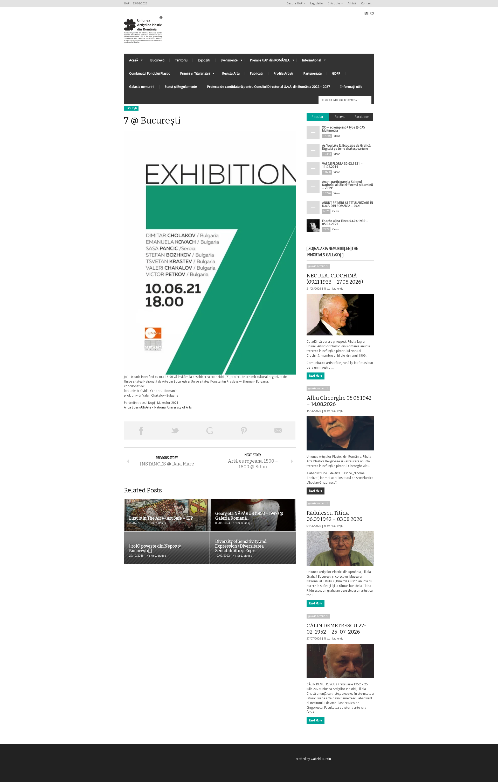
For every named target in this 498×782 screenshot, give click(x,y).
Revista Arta (231, 73)
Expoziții (204, 60)
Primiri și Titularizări (192, 74)
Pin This (244, 430)
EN (366, 13)
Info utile (332, 4)
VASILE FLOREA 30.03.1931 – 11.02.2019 (342, 165)
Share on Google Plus (209, 430)
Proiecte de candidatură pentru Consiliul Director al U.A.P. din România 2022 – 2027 (268, 87)
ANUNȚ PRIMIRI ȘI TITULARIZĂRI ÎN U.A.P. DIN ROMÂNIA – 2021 (347, 204)
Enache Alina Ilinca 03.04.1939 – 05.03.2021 (345, 222)
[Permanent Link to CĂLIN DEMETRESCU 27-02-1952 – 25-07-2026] (340, 661)
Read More (315, 375)
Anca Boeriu (132, 407)
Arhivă (352, 3)
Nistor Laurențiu (333, 288)
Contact (366, 3)
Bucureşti (131, 108)
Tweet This (175, 430)
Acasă (131, 61)
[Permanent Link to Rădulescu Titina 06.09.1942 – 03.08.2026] (340, 548)
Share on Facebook (141, 430)
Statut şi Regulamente (181, 87)
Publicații (256, 73)
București (157, 60)
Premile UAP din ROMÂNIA (267, 61)
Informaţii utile (351, 87)
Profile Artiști (283, 73)
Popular (317, 117)
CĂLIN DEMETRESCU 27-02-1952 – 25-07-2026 (336, 628)
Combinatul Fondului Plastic (149, 73)
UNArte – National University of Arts (166, 407)
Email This (278, 430)
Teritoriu (181, 60)
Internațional (309, 61)
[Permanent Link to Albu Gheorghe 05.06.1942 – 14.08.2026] (340, 433)
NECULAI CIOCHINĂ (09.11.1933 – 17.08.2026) (335, 278)
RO (372, 13)
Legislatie (316, 3)
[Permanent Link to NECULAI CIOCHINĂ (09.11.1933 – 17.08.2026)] (340, 314)
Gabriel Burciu (321, 759)
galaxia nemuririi (318, 266)
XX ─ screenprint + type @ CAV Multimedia (343, 129)
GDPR (336, 73)
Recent (340, 117)
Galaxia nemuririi (141, 87)
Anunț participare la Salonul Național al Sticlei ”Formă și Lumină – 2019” (347, 185)
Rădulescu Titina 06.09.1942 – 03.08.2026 (334, 516)
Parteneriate (312, 73)
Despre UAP (293, 4)
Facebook (362, 117)
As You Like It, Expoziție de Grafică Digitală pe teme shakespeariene (346, 147)
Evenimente (227, 61)
